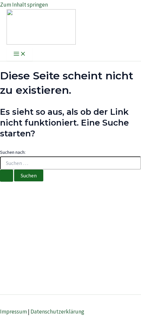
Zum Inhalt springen (24, 4)
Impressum (13, 311)
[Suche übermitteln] (6, 176)
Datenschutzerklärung (57, 311)
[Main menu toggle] (20, 54)
